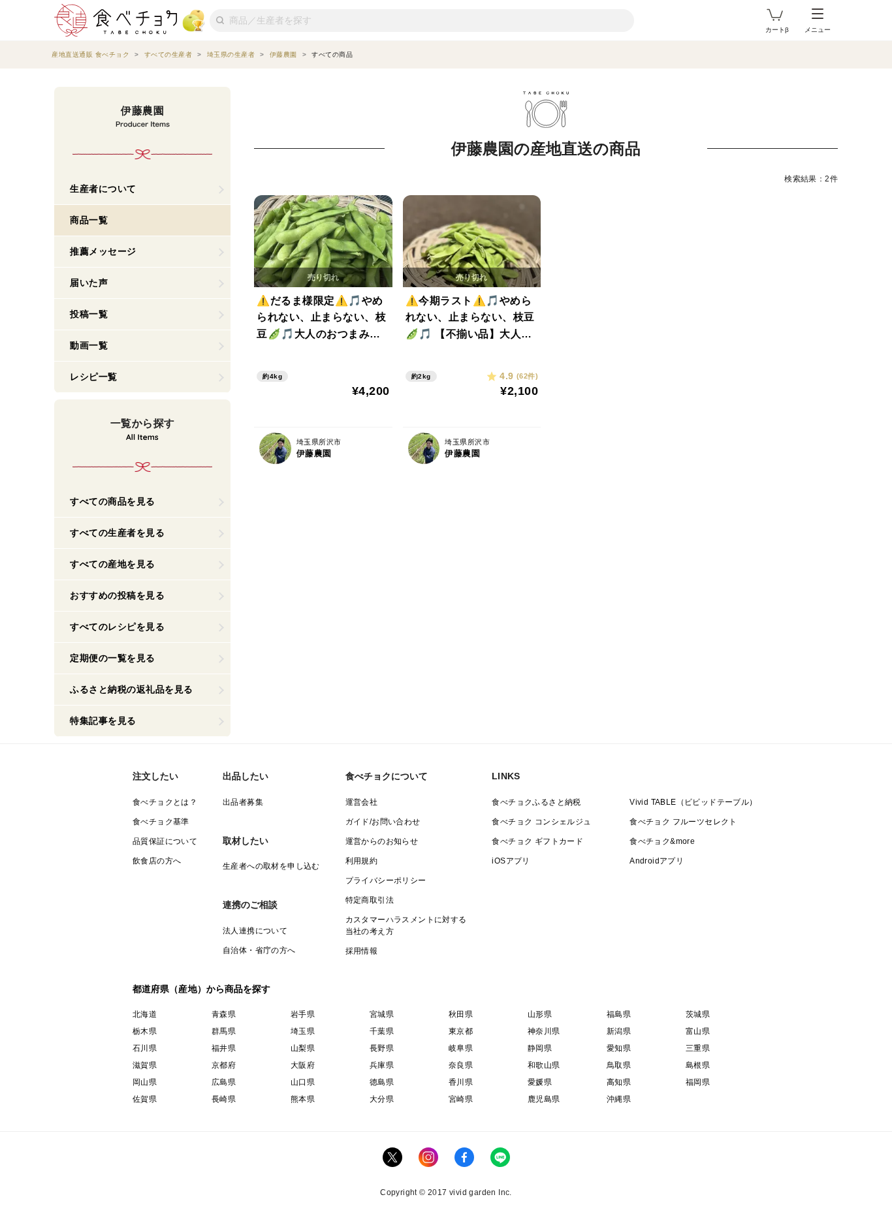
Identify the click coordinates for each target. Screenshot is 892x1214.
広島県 (224, 1082)
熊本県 (303, 1099)
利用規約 (361, 860)
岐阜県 (461, 1048)
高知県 (619, 1082)
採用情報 (361, 951)
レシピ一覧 (94, 376)
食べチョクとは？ (165, 802)
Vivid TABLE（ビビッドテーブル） (693, 802)
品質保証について (165, 841)
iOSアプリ (511, 860)
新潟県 (619, 1031)
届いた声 (89, 282)
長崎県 (224, 1099)
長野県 (382, 1048)
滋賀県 (145, 1065)
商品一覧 (89, 220)
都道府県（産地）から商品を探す (202, 989)
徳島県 (382, 1082)
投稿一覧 (89, 314)
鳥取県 (619, 1065)
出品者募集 (243, 802)
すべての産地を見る (112, 564)
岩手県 (303, 1014)
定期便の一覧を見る (112, 658)
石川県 (145, 1048)
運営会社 (361, 802)
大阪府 (303, 1065)
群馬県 (224, 1031)
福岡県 (698, 1082)
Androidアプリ (656, 860)
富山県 (698, 1031)
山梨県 (303, 1048)
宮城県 (382, 1014)
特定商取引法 (369, 900)
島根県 (698, 1065)
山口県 (303, 1082)
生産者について (103, 188)
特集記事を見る (103, 720)
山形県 (540, 1014)
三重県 (698, 1048)
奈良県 (461, 1065)
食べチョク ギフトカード (537, 841)
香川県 (461, 1082)
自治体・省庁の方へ (259, 950)
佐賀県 (145, 1099)
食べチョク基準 (161, 821)
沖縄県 (619, 1099)
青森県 (224, 1014)
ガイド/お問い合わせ (383, 821)
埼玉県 (303, 1031)
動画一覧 (89, 345)
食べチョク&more (662, 841)
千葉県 (382, 1031)
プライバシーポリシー (385, 880)
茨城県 (698, 1014)
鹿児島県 (544, 1099)
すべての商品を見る (112, 501)
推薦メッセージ (103, 251)
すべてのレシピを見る (117, 626)
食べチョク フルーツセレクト (683, 821)
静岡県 (540, 1048)
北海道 (145, 1014)
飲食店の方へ (157, 860)
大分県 (382, 1099)
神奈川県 (544, 1031)
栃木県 (145, 1031)
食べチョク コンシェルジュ (541, 821)
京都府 (224, 1065)
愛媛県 (540, 1082)
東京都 (461, 1031)
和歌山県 (544, 1065)
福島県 (619, 1014)
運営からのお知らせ (382, 841)
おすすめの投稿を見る (117, 595)
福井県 (224, 1048)
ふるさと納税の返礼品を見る (131, 689)
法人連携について (255, 930)
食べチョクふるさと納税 (536, 802)
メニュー (817, 29)
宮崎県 (461, 1099)
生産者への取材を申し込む (271, 866)
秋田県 (461, 1014)
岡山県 (145, 1082)
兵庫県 (382, 1065)
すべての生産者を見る (117, 532)
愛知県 (619, 1048)
